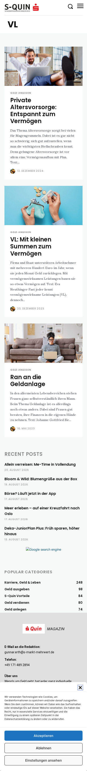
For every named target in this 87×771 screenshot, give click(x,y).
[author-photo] (13, 171)
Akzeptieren (43, 736)
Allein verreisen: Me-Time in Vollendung (40, 464)
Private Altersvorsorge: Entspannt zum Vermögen (33, 110)
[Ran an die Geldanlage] (43, 343)
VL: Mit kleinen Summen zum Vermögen (30, 246)
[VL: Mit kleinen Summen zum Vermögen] (43, 205)
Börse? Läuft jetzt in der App (30, 493)
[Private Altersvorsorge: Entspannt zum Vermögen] (43, 66)
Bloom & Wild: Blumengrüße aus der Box (40, 479)
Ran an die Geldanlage (27, 380)
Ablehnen (43, 748)
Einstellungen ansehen (43, 760)
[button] (80, 687)
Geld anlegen (20, 93)
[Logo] (22, 7)
